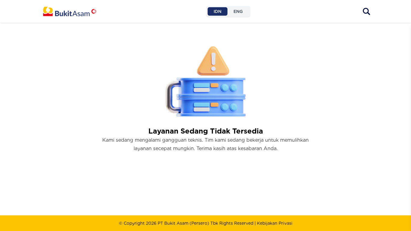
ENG (238, 11)
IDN (217, 11)
